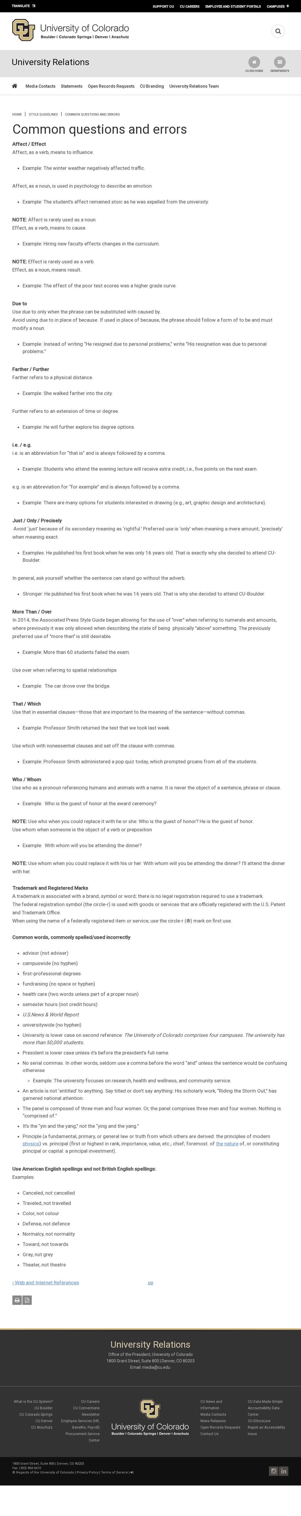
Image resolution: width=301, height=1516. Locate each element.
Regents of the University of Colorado (45, 1472)
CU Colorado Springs (36, 1414)
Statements (72, 86)
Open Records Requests (111, 86)
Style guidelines (43, 114)
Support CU (163, 6)
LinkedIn (283, 1471)
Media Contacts (41, 86)
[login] (132, 1472)
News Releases (213, 1421)
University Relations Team (194, 86)
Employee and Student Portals (233, 6)
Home (17, 114)
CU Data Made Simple (265, 1402)
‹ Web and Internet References (45, 1283)
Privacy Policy (87, 1472)
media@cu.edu (156, 1367)
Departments (279, 70)
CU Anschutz (42, 1427)
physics (31, 1144)
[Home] (70, 40)
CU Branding (152, 86)
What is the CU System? (33, 1402)
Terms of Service (114, 1472)
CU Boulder (43, 1408)
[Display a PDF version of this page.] (27, 1300)
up (150, 1283)
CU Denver (44, 1421)
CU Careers (190, 6)
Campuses (276, 6)
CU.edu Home (254, 70)
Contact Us (209, 1434)
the (219, 1144)
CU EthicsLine (259, 1421)
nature (231, 1144)
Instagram (273, 1471)
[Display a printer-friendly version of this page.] (17, 1300)
